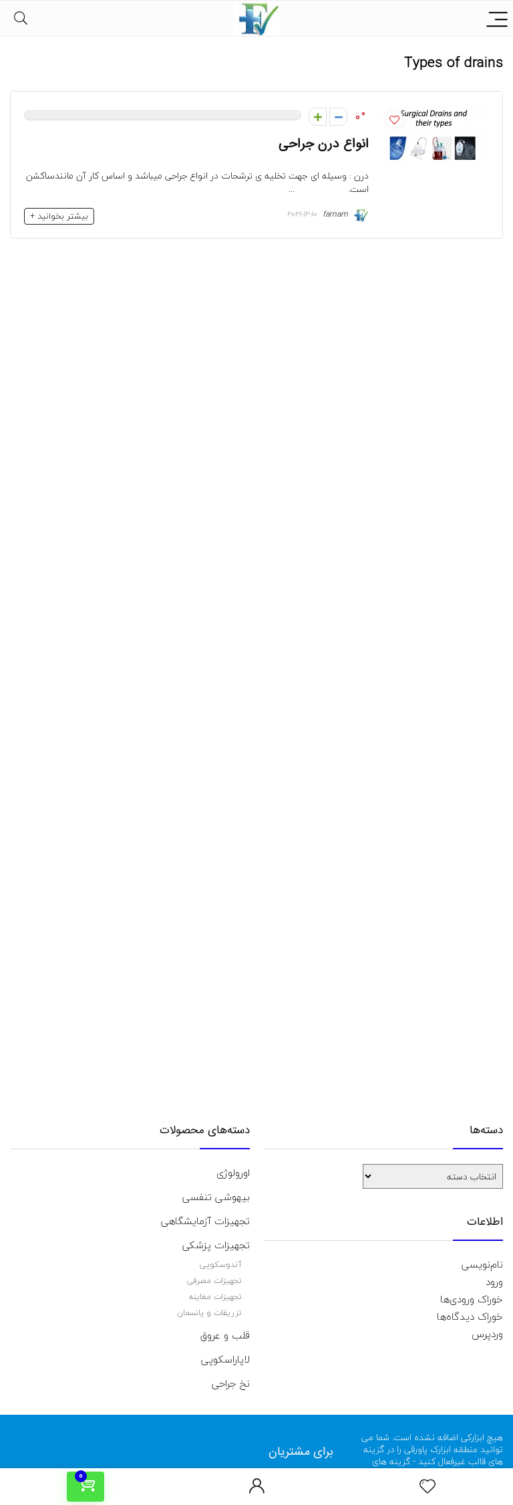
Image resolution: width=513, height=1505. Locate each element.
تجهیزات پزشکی (216, 1245)
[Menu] (497, 18)
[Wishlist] (427, 1487)
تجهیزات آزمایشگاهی (205, 1221)
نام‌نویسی (482, 1264)
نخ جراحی (231, 1383)
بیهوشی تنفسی (216, 1196)
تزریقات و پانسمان (209, 1313)
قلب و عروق (225, 1335)
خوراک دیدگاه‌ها (470, 1316)
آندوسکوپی (221, 1265)
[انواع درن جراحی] (435, 113)
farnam (337, 214)
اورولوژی (233, 1172)
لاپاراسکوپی (225, 1359)
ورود (494, 1281)
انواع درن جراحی (324, 144)
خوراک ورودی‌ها (471, 1299)
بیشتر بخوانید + (59, 216)
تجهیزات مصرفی (214, 1281)
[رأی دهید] (338, 117)
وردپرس (487, 1334)
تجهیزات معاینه (215, 1297)
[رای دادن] (318, 117)
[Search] (21, 18)
